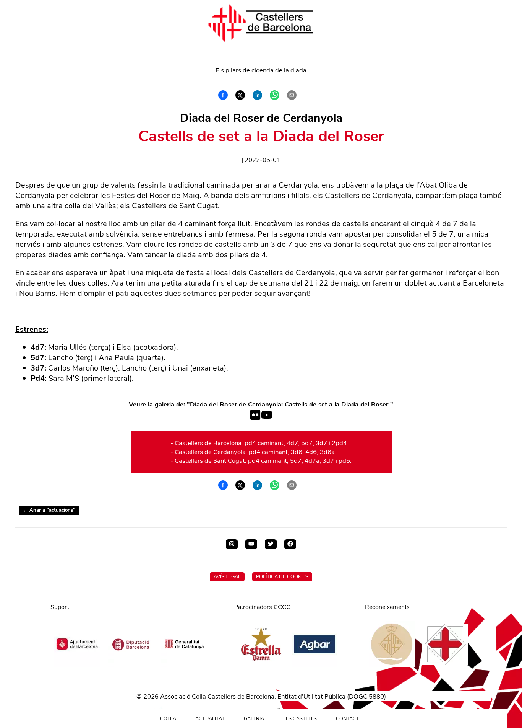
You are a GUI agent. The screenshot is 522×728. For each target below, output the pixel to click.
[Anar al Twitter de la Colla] (271, 544)
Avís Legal (227, 576)
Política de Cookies (282, 576)
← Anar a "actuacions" (49, 510)
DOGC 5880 (366, 696)
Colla (168, 718)
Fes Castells (300, 718)
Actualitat (210, 718)
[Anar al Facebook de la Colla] (290, 544)
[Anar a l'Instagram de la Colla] (232, 544)
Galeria (254, 718)
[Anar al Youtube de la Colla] (251, 544)
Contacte (349, 718)
